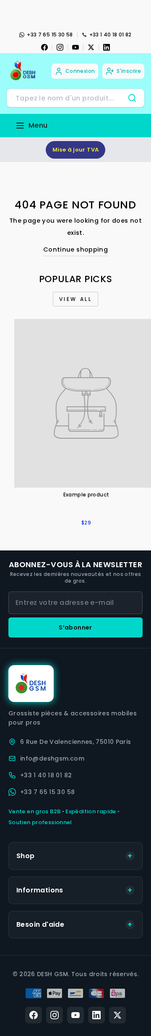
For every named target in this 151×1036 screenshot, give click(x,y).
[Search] (132, 98)
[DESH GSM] (23, 71)
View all (75, 299)
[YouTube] (75, 47)
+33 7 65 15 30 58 (50, 34)
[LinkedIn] (106, 47)
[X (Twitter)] (117, 1015)
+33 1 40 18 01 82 (110, 34)
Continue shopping (75, 249)
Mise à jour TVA (75, 150)
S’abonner (75, 627)
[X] (91, 47)
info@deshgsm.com (52, 758)
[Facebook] (44, 47)
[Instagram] (60, 47)
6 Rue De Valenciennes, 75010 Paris (75, 742)
